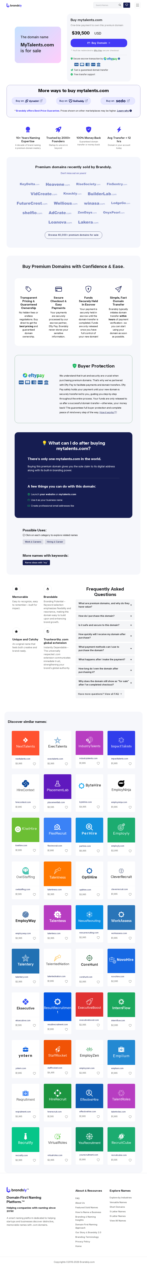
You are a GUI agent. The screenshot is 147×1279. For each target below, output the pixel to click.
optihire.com (85, 890)
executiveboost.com (89, 1020)
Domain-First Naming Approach (86, 1226)
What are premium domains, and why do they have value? (104, 605)
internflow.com (118, 1020)
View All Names (118, 1220)
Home (78, 1246)
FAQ (77, 1198)
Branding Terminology (87, 1237)
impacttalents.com (119, 759)
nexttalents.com (23, 759)
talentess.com (53, 933)
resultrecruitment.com (57, 1024)
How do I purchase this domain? (97, 616)
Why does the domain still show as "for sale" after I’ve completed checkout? (104, 683)
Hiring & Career (55, 542)
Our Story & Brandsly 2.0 (88, 1232)
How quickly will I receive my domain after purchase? (102, 636)
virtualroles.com (54, 1155)
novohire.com (117, 976)
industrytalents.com (88, 758)
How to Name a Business (88, 1212)
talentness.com (54, 889)
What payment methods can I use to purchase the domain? (99, 649)
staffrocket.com (54, 1068)
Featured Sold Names (86, 1207)
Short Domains (117, 1207)
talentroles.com (118, 1112)
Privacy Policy (82, 1241)
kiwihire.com (21, 845)
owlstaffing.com (23, 889)
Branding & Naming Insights (85, 1218)
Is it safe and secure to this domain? (99, 625)
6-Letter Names (118, 1216)
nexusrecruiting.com (88, 933)
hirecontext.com (23, 802)
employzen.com (86, 1068)
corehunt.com (85, 977)
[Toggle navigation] (137, 5)
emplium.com (117, 1068)
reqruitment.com (23, 1112)
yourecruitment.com (88, 1155)
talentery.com (22, 977)
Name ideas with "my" (36, 562)
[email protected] (84, 506)
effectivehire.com (87, 1111)
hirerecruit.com (54, 1112)
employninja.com (119, 802)
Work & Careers (33, 542)
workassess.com (119, 933)
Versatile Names (118, 1202)
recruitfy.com (22, 1155)
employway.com (23, 933)
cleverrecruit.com (119, 889)
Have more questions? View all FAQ (99, 694)
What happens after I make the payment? (102, 659)
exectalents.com (55, 759)
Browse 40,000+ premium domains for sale (73, 235)
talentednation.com (56, 976)
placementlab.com (56, 802)
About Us (80, 1203)
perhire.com (85, 846)
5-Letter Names (118, 1211)
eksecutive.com (23, 1020)
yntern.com (21, 1068)
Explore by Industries (121, 1197)
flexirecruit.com (54, 846)
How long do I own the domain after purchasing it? (98, 670)
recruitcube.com (119, 1155)
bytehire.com (85, 802)
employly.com (117, 846)
